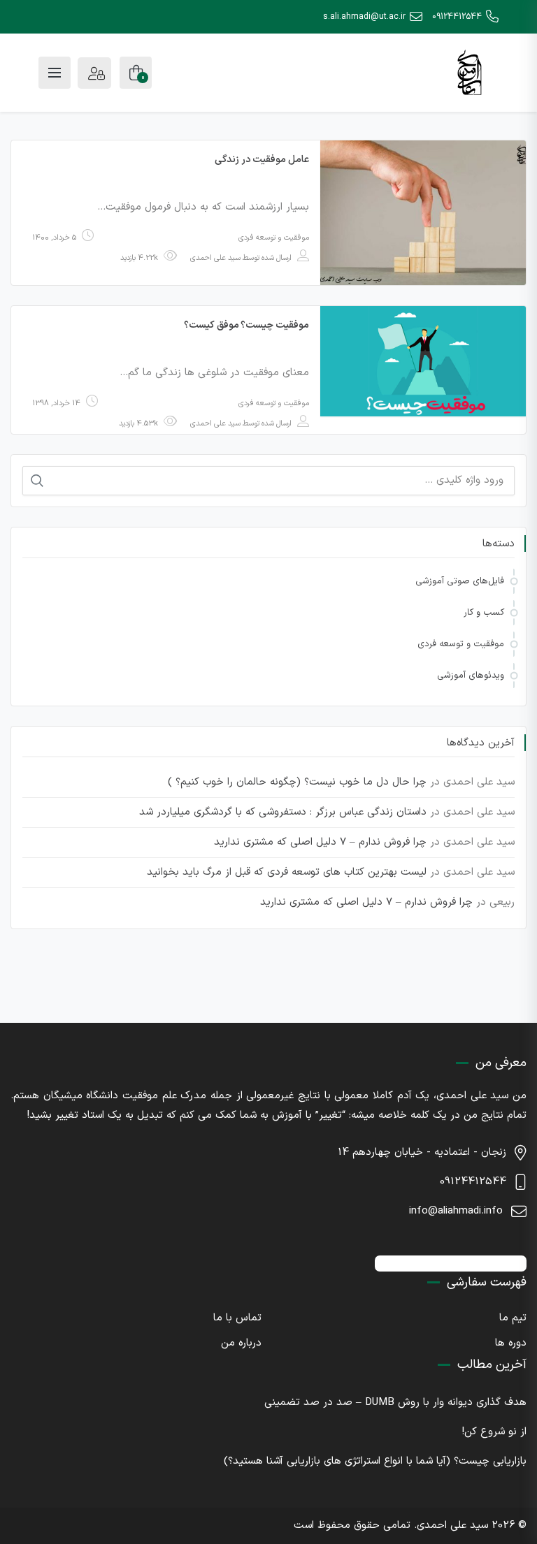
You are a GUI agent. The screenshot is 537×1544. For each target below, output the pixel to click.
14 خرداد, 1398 (56, 403)
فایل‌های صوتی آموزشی (459, 581)
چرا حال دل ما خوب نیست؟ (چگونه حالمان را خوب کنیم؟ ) (297, 782)
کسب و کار (484, 613)
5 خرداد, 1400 (54, 238)
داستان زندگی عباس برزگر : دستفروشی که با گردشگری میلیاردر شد (283, 812)
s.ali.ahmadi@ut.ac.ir (364, 16)
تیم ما (513, 1318)
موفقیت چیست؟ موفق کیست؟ (246, 325)
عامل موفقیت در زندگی (262, 159)
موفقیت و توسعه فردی (273, 238)
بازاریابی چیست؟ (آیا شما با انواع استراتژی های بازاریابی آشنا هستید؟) (375, 1461)
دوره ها (511, 1343)
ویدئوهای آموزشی (470, 676)
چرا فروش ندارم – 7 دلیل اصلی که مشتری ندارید (320, 842)
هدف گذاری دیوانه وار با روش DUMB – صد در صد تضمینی (395, 1402)
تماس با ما (237, 1318)
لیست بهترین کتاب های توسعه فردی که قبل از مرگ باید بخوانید (287, 872)
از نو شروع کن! (494, 1432)
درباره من (241, 1343)
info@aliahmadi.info (456, 1211)
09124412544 (457, 16)
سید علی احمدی (215, 258)
